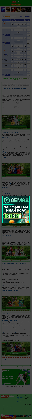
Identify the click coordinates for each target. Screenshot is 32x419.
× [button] (28, 197)
